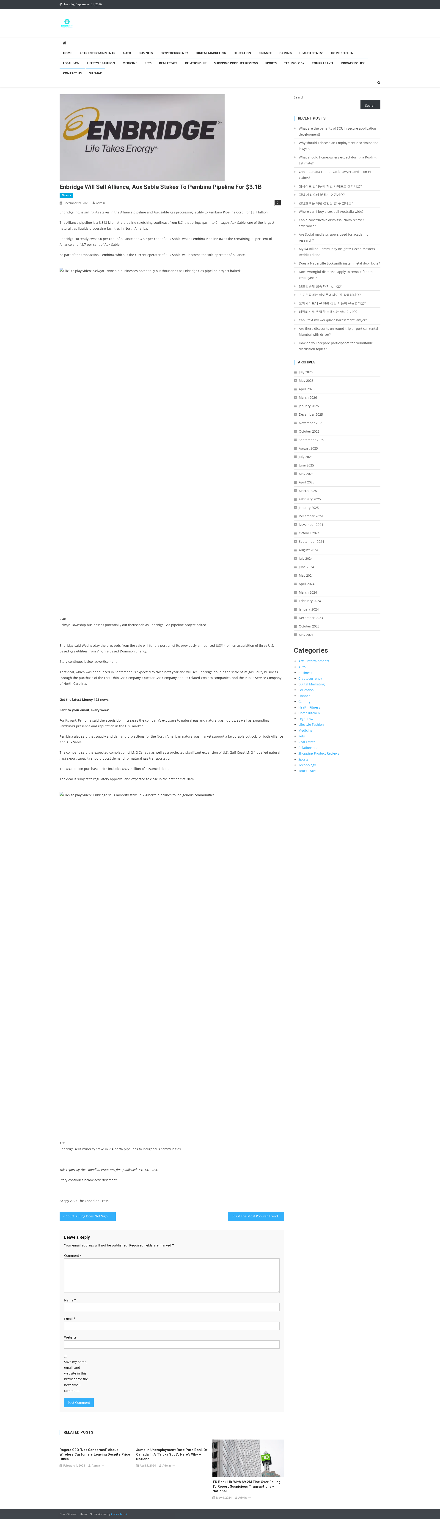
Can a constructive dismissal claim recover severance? (331, 223)
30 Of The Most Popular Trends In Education (258, 1216)
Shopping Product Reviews (236, 63)
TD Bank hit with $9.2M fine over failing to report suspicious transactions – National (246, 1486)
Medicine (130, 63)
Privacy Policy (353, 63)
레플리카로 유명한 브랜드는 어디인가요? (328, 311)
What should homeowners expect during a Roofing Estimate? (338, 160)
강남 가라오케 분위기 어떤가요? (322, 194)
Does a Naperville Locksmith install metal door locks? (339, 263)
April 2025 (306, 482)
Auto (127, 53)
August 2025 (308, 448)
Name (70, 1300)
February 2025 (310, 499)
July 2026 (306, 372)
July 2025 (306, 457)
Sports (271, 63)
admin (100, 203)
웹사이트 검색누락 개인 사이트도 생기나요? (330, 186)
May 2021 (306, 635)
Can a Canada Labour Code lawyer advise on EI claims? (335, 174)
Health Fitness (311, 53)
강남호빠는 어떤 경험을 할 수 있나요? (326, 203)
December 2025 (311, 414)
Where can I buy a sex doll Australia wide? (331, 211)
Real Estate (168, 63)
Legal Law (71, 63)
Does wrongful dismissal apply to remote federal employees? (336, 275)
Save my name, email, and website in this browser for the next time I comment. (76, 1376)
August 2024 (308, 550)
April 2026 (306, 389)
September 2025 (311, 440)
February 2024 (310, 601)
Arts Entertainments (97, 53)
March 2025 (308, 490)
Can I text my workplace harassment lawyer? (333, 320)
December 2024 (311, 516)
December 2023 (311, 618)
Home (67, 53)
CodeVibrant (119, 1514)
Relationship (195, 63)
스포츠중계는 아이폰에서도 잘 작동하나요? (330, 294)
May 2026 (306, 380)
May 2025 (306, 474)
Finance (265, 53)
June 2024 (306, 567)
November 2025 (311, 423)
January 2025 (309, 507)
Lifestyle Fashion (101, 63)
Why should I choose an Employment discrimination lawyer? (339, 146)
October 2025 (309, 431)
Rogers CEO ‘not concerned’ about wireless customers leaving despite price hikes (95, 1454)
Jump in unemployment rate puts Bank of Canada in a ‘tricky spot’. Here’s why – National (171, 1454)
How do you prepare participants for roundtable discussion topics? (336, 346)
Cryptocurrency (174, 53)
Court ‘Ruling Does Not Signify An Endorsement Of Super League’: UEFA (91, 1216)
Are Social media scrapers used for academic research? (333, 237)
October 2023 (309, 626)
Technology (294, 63)
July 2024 (306, 558)
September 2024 (311, 541)
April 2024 (306, 584)
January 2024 (309, 609)
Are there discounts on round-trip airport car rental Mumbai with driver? (338, 331)
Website (70, 1337)
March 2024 (308, 592)
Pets (148, 63)
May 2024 (306, 575)
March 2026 (308, 397)
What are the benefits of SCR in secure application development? (337, 131)
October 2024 (309, 533)
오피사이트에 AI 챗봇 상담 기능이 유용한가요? (332, 303)
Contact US (72, 73)
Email (69, 1319)
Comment (73, 1255)
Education (242, 53)
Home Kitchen (342, 53)
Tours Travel (323, 63)
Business (146, 53)
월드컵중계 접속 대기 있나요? (320, 286)
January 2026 (309, 406)
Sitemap (95, 73)
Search (299, 97)
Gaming (285, 53)
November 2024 (311, 524)
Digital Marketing (211, 53)
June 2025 (306, 465)
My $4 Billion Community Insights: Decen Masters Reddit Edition (337, 252)
